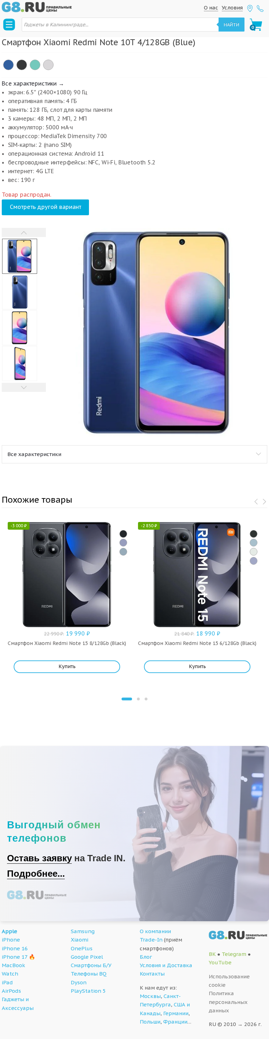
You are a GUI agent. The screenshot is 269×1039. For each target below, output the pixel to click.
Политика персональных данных (228, 1002)
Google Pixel (87, 956)
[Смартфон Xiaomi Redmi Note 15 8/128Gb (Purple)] (123, 542)
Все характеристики (34, 454)
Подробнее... (36, 873)
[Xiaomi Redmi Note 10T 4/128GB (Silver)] (48, 65)
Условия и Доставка (166, 965)
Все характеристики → (33, 83)
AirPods (11, 990)
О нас (211, 7)
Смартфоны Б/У (91, 965)
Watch (10, 973)
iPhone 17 (14, 956)
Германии (175, 1013)
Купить (67, 666)
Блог (146, 956)
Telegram (234, 954)
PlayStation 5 (88, 990)
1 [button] (127, 699)
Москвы (150, 996)
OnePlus (81, 948)
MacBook (13, 965)
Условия (232, 7)
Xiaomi (79, 939)
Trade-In (151, 939)
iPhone (11, 939)
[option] (156, 333)
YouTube (220, 962)
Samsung (83, 931)
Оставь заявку (39, 858)
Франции (175, 1021)
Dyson (79, 982)
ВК (212, 954)
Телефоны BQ (88, 973)
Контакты (152, 973)
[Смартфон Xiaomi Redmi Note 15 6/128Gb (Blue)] (253, 542)
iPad (7, 982)
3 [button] (146, 699)
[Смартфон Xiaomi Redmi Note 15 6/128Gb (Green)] (253, 552)
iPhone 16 (15, 948)
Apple (9, 931)
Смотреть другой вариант (45, 206)
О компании (155, 931)
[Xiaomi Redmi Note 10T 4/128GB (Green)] (35, 65)
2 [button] (138, 699)
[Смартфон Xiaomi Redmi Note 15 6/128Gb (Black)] (253, 534)
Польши (150, 1021)
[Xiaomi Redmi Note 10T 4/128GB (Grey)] (21, 65)
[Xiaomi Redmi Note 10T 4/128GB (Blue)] (8, 65)
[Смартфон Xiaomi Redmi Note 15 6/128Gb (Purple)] (253, 561)
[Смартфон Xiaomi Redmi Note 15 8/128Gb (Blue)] (123, 552)
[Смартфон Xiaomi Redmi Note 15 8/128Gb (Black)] (123, 534)
